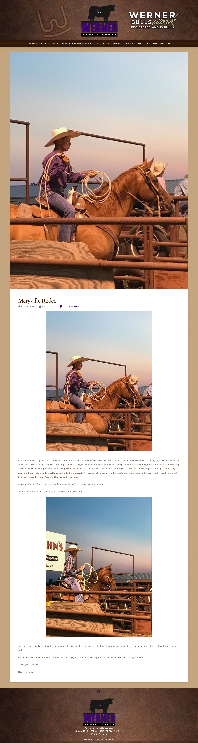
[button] (169, 43)
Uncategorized (70, 306)
